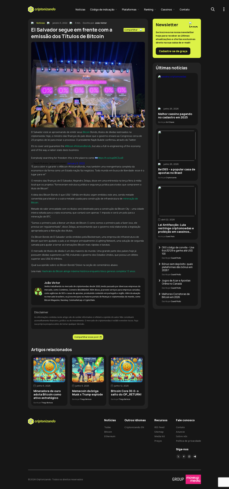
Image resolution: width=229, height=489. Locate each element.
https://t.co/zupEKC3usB (110, 157)
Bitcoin (86, 132)
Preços (158, 440)
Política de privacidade (188, 440)
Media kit (159, 436)
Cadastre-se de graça (173, 51)
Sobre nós (181, 436)
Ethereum (109, 436)
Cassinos (166, 9)
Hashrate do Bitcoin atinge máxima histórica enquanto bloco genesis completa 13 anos (88, 271)
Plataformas (129, 9)
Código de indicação (102, 9)
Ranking (148, 9)
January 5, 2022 (76, 163)
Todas (107, 427)
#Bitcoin (69, 146)
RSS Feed (159, 427)
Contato (185, 9)
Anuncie (180, 431)
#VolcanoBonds (82, 146)
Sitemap (159, 431)
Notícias (80, 9)
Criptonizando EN (134, 427)
